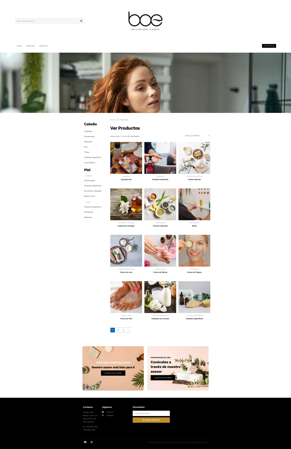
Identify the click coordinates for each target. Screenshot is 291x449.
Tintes (86, 152)
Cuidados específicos (92, 207)
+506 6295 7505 (92, 427)
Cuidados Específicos (92, 157)
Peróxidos (88, 142)
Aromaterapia (89, 180)
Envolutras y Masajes (92, 191)
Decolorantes (89, 136)
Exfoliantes (88, 212)
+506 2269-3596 (89, 430)
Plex (86, 147)
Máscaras (88, 217)
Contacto (43, 46)
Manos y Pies (89, 196)
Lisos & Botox (89, 163)
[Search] (81, 21)
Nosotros (30, 46)
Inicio (19, 46)
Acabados (88, 131)
